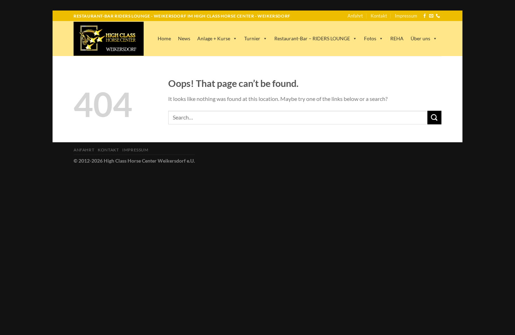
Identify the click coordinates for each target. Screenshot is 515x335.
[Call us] (438, 16)
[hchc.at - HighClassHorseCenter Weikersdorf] (109, 39)
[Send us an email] (431, 16)
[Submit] (434, 117)
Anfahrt (355, 16)
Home (164, 38)
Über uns (420, 38)
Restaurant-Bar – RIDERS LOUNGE (312, 38)
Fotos (370, 38)
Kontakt (379, 16)
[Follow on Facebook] (425, 16)
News (184, 38)
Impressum (406, 16)
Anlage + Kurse (213, 38)
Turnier (252, 38)
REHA (397, 38)
